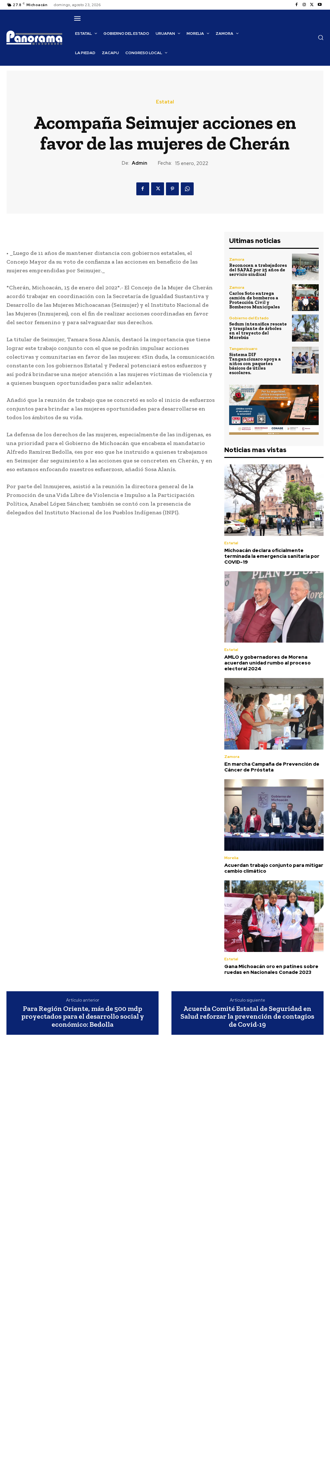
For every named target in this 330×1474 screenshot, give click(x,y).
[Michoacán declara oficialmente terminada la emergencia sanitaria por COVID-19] (274, 500)
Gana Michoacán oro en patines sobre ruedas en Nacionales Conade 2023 (271, 969)
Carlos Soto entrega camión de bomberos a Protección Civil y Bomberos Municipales (254, 300)
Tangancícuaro (243, 349)
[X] (312, 5)
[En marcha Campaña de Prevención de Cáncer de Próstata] (274, 714)
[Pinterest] (172, 188)
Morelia (231, 858)
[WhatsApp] (187, 188)
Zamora (236, 259)
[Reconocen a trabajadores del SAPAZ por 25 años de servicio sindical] (305, 267)
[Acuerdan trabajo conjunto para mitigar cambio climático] (274, 815)
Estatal (165, 102)
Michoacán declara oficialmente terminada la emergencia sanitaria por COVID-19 (271, 556)
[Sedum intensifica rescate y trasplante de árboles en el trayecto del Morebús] (305, 328)
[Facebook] (296, 5)
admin (139, 163)
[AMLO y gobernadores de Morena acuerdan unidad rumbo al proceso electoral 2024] (274, 607)
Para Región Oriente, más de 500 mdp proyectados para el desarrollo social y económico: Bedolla (82, 1016)
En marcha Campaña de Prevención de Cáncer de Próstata (271, 767)
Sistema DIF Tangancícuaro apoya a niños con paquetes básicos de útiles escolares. (255, 363)
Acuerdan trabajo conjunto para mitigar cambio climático (273, 868)
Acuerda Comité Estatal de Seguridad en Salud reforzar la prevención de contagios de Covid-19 (247, 1016)
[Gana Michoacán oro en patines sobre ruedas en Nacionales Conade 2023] (274, 916)
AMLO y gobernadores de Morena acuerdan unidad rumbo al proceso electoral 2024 (267, 663)
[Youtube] (320, 5)
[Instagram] (304, 5)
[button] (321, 37)
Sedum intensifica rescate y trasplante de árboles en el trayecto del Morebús (258, 330)
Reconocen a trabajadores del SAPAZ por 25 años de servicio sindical (258, 270)
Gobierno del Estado (249, 318)
